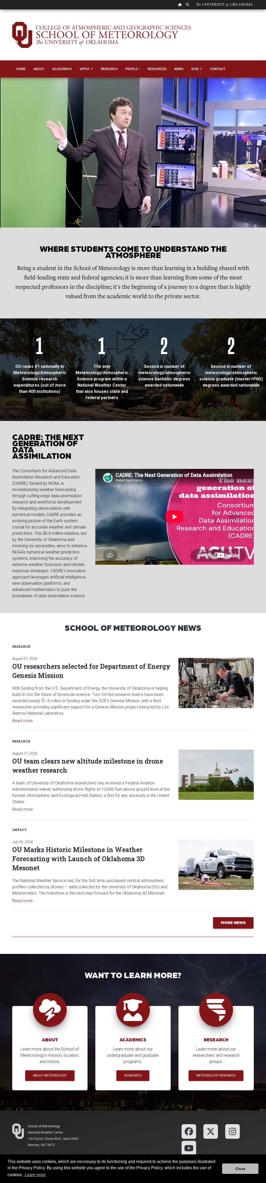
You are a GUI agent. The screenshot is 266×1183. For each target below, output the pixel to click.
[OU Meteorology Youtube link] (188, 1147)
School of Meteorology (44, 1126)
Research (109, 69)
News (178, 69)
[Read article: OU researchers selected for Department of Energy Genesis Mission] (216, 683)
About (38, 69)
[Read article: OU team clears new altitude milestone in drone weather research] (216, 775)
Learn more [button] (35, 1175)
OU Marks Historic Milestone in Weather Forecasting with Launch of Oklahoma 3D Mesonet (78, 858)
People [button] (131, 69)
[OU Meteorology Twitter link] (210, 1131)
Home (20, 69)
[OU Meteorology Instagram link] (232, 1131)
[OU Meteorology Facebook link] (188, 1131)
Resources (157, 69)
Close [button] (240, 1169)
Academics (62, 69)
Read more (22, 720)
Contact (217, 69)
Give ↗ (196, 69)
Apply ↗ (86, 69)
